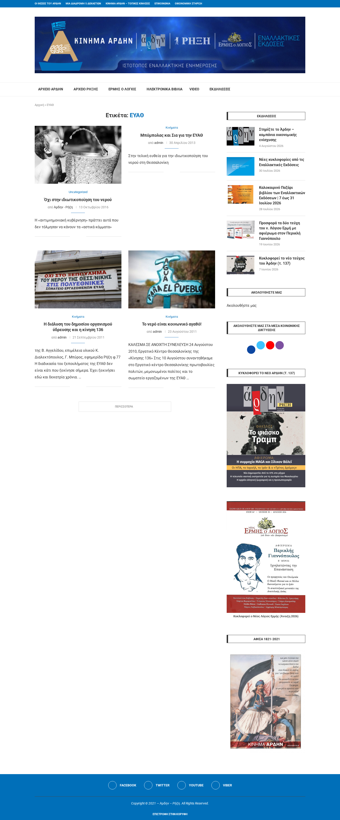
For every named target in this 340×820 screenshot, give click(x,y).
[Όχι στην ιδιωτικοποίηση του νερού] (78, 155)
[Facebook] (295, 3)
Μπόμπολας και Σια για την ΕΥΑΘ (171, 135)
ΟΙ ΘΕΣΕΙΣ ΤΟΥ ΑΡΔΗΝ (48, 3)
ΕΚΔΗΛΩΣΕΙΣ (220, 89)
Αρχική (39, 105)
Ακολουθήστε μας (242, 305)
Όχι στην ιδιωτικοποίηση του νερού (78, 199)
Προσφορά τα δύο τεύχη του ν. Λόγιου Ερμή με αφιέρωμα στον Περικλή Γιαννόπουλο (279, 231)
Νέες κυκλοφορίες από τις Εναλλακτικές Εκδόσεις (281, 162)
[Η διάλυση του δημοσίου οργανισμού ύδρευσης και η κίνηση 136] (78, 279)
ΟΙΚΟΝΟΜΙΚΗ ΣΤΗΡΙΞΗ (188, 3)
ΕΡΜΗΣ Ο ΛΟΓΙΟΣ (122, 89)
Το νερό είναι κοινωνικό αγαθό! (171, 324)
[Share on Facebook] (73, 237)
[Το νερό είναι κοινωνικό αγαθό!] (171, 279)
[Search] (303, 89)
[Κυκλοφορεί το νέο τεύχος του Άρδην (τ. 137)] (240, 265)
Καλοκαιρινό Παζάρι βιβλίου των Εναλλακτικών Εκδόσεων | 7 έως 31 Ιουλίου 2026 (282, 195)
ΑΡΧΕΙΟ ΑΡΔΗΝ (50, 89)
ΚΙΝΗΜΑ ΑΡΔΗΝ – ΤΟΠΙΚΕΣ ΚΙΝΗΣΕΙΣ (128, 3)
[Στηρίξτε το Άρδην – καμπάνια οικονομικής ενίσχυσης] (240, 136)
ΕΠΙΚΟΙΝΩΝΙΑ (162, 3)
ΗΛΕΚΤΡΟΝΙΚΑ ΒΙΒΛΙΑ (164, 89)
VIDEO (194, 89)
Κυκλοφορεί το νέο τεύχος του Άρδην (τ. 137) (282, 261)
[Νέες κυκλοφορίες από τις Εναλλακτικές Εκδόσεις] (240, 166)
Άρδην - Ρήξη (63, 207)
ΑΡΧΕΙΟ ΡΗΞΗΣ (86, 89)
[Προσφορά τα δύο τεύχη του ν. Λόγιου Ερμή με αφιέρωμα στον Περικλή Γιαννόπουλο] (240, 230)
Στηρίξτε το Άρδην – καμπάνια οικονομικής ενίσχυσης (278, 134)
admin (158, 143)
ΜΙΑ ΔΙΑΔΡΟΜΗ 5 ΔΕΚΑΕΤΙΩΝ (83, 3)
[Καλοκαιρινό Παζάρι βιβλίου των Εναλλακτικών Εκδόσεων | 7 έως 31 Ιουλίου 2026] (240, 194)
